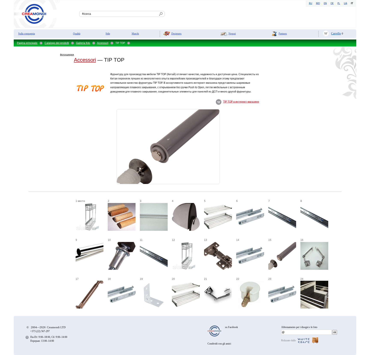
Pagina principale (27, 43)
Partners (283, 33)
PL (338, 3)
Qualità (76, 33)
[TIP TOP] (64, 99)
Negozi (232, 33)
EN (325, 3)
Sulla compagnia (26, 33)
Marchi (135, 33)
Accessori (102, 43)
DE (332, 3)
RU (310, 3)
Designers (176, 33)
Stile (108, 33)
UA (345, 3)
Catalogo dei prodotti (57, 43)
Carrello (336, 33)
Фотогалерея (67, 54)
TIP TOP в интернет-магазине (241, 101)
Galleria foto (83, 43)
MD (318, 3)
